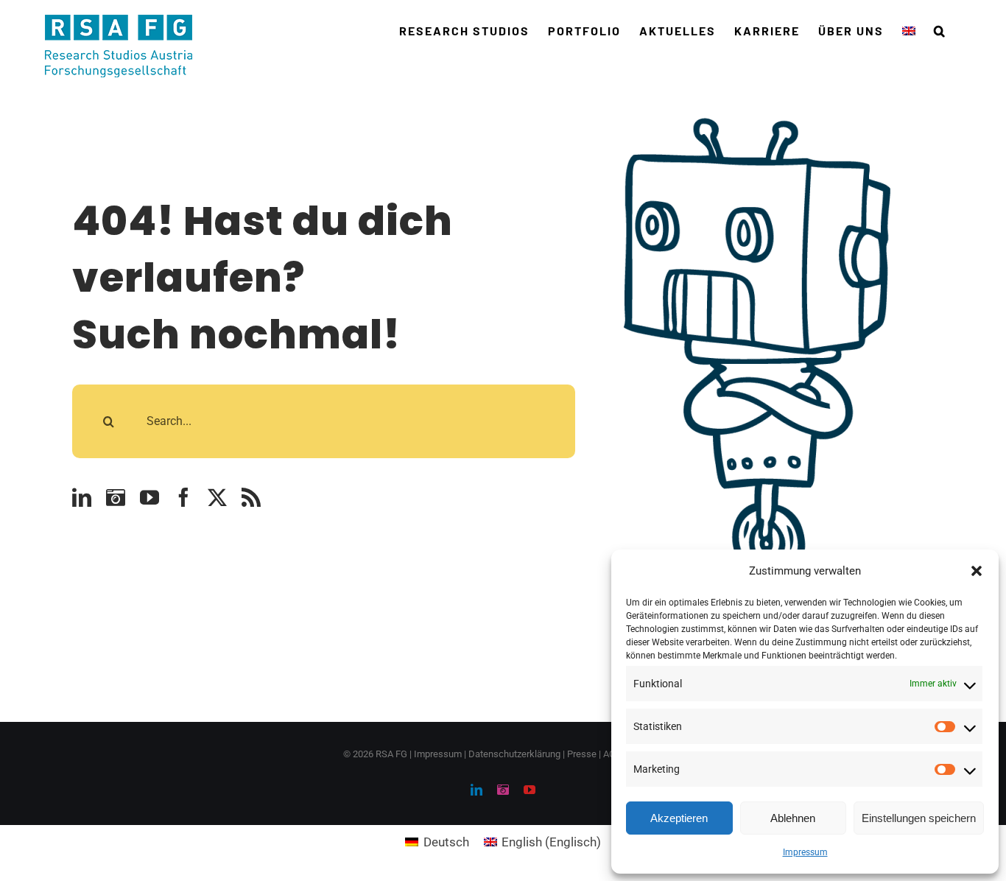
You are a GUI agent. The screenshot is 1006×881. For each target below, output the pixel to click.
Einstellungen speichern (919, 818)
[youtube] (149, 497)
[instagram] (115, 497)
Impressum (805, 852)
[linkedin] (81, 497)
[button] (976, 571)
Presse (582, 753)
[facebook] (183, 497)
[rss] (251, 497)
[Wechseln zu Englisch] (908, 31)
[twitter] (217, 497)
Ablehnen (792, 818)
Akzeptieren (679, 818)
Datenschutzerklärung (514, 753)
